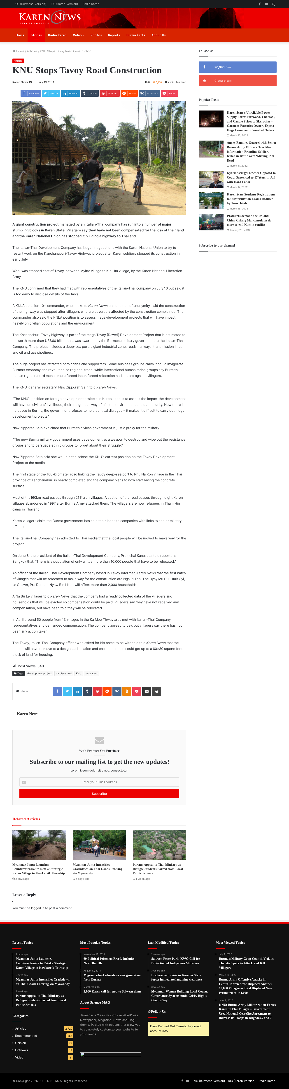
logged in (37, 908)
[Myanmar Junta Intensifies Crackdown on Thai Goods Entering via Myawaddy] (99, 845)
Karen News (20, 82)
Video (77, 35)
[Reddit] (107, 691)
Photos (96, 35)
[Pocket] (136, 691)
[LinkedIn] (77, 691)
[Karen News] (54, 18)
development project (39, 673)
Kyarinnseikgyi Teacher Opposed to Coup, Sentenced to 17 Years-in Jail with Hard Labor (251, 177)
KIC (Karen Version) (64, 4)
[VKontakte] (116, 691)
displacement (64, 673)
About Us (158, 35)
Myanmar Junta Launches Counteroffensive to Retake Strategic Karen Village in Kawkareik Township (38, 869)
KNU (78, 673)
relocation (91, 673)
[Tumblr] (87, 691)
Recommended (26, 1035)
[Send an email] (30, 82)
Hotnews (21, 1050)
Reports (114, 35)
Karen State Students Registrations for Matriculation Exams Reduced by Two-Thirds (251, 199)
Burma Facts (135, 35)
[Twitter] (67, 691)
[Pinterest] (97, 691)
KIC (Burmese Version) (30, 4)
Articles (32, 51)
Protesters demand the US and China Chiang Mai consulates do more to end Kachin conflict (249, 220)
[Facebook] (57, 691)
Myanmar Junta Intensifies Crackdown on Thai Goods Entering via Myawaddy (97, 869)
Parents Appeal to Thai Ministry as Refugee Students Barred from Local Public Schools (158, 869)
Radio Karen (91, 4)
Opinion (20, 1043)
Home (20, 35)
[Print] (156, 691)
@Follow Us (157, 1011)
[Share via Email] (146, 691)
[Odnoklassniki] (126, 691)
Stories (36, 35)
